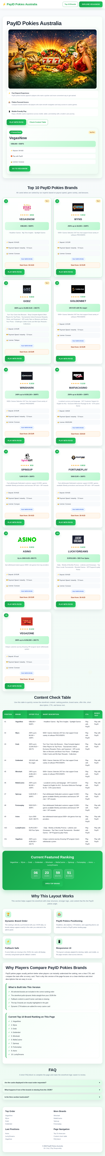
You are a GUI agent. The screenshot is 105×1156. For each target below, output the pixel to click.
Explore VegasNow (91, 4)
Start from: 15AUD (78, 434)
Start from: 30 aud (27, 679)
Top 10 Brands (70, 4)
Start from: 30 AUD (27, 265)
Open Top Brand (52, 883)
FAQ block (57, 1139)
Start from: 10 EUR (78, 265)
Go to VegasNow (19, 168)
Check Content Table (38, 122)
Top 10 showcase (59, 1133)
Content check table (60, 1136)
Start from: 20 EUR (27, 434)
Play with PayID (16, 122)
